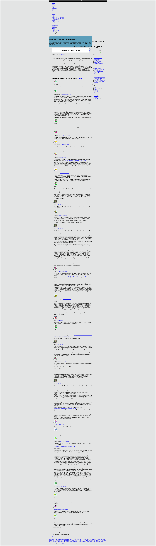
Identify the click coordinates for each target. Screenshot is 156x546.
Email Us (51, 544)
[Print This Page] (90, 51)
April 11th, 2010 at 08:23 (62, 186)
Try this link (63, 54)
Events (53, 11)
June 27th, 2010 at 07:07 (60, 344)
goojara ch (51, 542)
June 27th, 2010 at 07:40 (62, 361)
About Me (54, 22)
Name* (53, 530)
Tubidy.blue (85, 540)
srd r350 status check (91, 541)
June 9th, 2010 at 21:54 (67, 299)
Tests (53, 6)
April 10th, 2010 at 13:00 (62, 157)
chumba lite (85, 539)
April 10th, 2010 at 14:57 (64, 173)
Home (95, 57)
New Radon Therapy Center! (100, 80)
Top (52, 73)
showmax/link (57, 542)
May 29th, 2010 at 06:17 (62, 271)
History (53, 26)
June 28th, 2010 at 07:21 (60, 383)
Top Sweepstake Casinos (93, 540)
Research (53, 3)
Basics (53, 23)
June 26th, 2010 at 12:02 (62, 329)
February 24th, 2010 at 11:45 (65, 135)
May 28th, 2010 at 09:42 (60, 204)
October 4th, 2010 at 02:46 (61, 518)
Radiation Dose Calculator (57, 21)
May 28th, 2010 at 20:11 (60, 228)
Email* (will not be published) (57, 532)
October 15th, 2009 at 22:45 (67, 94)
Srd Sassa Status (73, 541)
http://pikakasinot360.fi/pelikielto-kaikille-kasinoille (59, 539)
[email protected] (61, 544)
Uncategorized (54, 34)
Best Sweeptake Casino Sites (63, 541)
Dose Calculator (97, 61)
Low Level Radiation (62, 543)
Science (53, 33)
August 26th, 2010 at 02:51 (61, 497)
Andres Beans (57, 509)
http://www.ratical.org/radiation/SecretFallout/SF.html (64, 208)
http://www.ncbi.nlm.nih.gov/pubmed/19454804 (63, 259)
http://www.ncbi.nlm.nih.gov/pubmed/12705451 (63, 388)
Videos (53, 5)
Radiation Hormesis (53, 1)
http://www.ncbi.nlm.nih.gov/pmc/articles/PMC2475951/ (65, 446)
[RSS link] (79, 1)
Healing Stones (55, 25)
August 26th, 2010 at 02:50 (61, 486)
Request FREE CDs (98, 58)
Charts (53, 7)
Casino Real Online (82, 541)
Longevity (54, 27)
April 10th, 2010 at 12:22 (64, 144)
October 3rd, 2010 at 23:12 (64, 509)
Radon (53, 31)
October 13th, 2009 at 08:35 (64, 84)
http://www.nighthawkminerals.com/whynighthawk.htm (75, 160)
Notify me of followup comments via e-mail (60, 534)
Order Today (96, 60)
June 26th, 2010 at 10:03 (61, 320)
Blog (53, 4)
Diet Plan (53, 14)
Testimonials (54, 8)
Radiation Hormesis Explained (58, 17)
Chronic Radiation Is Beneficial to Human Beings (99, 69)
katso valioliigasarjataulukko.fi (76, 539)
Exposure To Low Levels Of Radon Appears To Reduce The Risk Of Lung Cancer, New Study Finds (100, 77)
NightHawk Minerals (98, 63)
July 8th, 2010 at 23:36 (60, 424)
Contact (53, 16)
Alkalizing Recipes (55, 19)
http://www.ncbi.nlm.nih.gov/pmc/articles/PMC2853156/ (65, 408)
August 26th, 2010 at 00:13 (64, 441)
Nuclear (53, 29)
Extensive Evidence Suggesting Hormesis (98, 71)
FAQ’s (53, 9)
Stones (53, 10)
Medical (53, 28)
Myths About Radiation (98, 74)
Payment (53, 20)
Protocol (53, 12)
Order (53, 15)
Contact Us (96, 62)
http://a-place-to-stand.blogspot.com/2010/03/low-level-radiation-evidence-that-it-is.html (71, 276)
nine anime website (100, 541)
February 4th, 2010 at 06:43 (63, 123)
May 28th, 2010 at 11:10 (62, 215)
